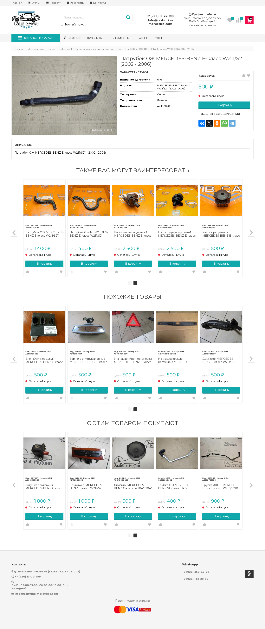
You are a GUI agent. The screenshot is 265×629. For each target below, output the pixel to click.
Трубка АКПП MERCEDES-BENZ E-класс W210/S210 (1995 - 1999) (221, 487)
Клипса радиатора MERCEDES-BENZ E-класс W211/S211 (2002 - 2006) (221, 234)
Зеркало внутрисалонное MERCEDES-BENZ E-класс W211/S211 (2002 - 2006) (88, 360)
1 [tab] (130, 283)
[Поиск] (128, 17)
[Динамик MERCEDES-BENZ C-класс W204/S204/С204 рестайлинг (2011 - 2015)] (133, 453)
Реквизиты (76, 2)
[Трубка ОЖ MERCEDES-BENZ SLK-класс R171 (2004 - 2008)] (177, 453)
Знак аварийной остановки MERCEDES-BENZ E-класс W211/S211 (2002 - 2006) (133, 360)
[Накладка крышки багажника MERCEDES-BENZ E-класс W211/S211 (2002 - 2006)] (177, 327)
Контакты (99, 2)
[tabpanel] (133, 228)
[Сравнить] (243, 76)
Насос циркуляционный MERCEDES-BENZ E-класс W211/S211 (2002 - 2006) (132, 234)
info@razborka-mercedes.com (160, 22)
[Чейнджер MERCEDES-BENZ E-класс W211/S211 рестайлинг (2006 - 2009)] (89, 453)
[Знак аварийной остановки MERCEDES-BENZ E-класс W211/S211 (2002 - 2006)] (133, 327)
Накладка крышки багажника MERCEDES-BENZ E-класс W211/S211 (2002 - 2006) (175, 360)
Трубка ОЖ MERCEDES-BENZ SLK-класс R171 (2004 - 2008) (175, 487)
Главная (17, 2)
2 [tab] (135, 283)
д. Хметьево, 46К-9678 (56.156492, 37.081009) (47, 571)
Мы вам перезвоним (202, 25)
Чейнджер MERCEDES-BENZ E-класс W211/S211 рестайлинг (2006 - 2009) (87, 487)
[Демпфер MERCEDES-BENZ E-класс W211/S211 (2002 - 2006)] (221, 327)
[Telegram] (232, 123)
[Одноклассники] (217, 123)
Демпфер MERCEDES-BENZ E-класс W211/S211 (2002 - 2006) (219, 360)
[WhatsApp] (224, 123)
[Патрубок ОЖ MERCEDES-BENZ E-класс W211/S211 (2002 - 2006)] (44, 200)
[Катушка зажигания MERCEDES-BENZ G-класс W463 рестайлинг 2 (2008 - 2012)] (44, 453)
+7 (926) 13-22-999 (160, 15)
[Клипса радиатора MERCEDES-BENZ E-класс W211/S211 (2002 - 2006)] (221, 200)
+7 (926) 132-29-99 (195, 578)
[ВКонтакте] (201, 123)
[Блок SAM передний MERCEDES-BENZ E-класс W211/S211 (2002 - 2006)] (44, 327)
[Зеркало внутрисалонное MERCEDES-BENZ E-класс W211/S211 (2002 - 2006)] (89, 327)
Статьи (35, 2)
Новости (55, 2)
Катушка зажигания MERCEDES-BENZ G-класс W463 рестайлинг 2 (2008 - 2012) (44, 487)
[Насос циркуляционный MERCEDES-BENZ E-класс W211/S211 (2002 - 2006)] (133, 200)
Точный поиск (75, 24)
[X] (209, 123)
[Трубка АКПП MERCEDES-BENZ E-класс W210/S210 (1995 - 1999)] (221, 453)
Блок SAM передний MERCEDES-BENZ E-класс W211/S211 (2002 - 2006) (44, 360)
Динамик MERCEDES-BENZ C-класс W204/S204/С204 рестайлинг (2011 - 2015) (133, 487)
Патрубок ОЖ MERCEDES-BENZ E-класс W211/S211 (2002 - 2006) (44, 234)
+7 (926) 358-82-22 (195, 571)
